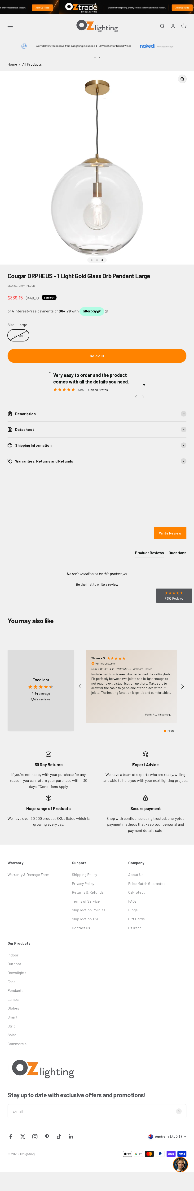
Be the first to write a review (97, 584)
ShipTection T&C (86, 919)
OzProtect (136, 892)
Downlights (17, 972)
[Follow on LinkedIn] (71, 1136)
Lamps (13, 999)
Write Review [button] (170, 533)
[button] (97, 584)
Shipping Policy (84, 874)
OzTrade (135, 928)
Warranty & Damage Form (28, 874)
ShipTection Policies (89, 910)
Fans (11, 981)
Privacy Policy (83, 883)
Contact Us (81, 928)
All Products (32, 64)
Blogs (133, 910)
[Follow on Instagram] (35, 1136)
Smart (13, 1017)
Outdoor (14, 963)
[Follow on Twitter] (23, 1136)
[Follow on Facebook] (11, 1136)
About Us (135, 874)
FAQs (132, 901)
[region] (131, 686)
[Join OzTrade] (97, 7)
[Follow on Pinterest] (47, 1136)
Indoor (13, 955)
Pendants (15, 990)
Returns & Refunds (88, 892)
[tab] (149, 553)
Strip (12, 1026)
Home (12, 64)
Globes (13, 1008)
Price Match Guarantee (147, 883)
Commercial (17, 1043)
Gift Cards (136, 919)
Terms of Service (86, 901)
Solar (12, 1034)
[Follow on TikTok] (59, 1136)
